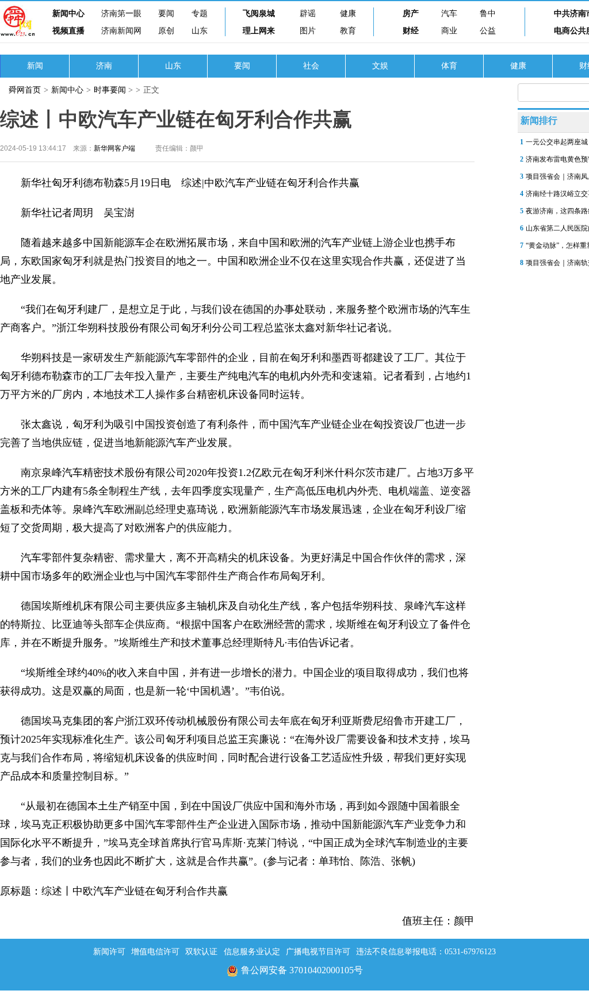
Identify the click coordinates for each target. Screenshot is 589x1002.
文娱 (380, 66)
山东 (200, 30)
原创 (166, 30)
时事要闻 (110, 90)
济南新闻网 (121, 30)
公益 (488, 30)
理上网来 (259, 30)
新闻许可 (109, 951)
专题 (200, 13)
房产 (411, 13)
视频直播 (68, 30)
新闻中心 (68, 13)
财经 (411, 30)
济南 (104, 66)
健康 (348, 13)
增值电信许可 (155, 951)
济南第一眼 (121, 13)
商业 (449, 30)
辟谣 (308, 13)
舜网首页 (25, 90)
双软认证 (201, 951)
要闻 (166, 13)
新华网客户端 (114, 148)
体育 (449, 66)
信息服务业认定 (252, 951)
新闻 (35, 66)
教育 (348, 30)
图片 (308, 30)
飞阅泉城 (259, 13)
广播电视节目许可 (318, 951)
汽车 (449, 13)
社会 (311, 66)
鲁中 (488, 13)
